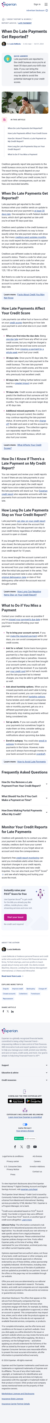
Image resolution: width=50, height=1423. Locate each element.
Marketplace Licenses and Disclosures (18, 1394)
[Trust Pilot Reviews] (25, 1138)
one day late (12, 339)
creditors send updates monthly (30, 237)
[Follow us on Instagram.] (28, 1147)
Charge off (43, 989)
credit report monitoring (27, 858)
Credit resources (9, 1080)
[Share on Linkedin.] (13, 1011)
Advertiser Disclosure (35, 10)
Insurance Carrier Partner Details (16, 1404)
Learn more (27, 1220)
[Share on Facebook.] (4, 1011)
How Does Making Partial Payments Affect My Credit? (22, 812)
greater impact (22, 383)
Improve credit (17, 989)
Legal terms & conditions (12, 1156)
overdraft (40, 754)
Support (5, 1065)
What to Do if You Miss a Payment (22, 154)
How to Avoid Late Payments (31, 761)
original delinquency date (14, 577)
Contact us (37, 1171)
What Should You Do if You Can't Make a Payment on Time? (19, 798)
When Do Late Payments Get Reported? (25, 128)
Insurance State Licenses (12, 1399)
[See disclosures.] (3, 874)
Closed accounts (9, 994)
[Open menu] (44, 4)
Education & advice (10, 1073)
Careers (37, 1161)
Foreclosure (35, 994)
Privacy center (13, 1161)
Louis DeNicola (15, 44)
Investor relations (37, 1166)
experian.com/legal (29, 1189)
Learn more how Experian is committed (25, 1117)
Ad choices (37, 1156)
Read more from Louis (11, 976)
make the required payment (23, 636)
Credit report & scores (19, 19)
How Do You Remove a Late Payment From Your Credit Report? (21, 784)
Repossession (8, 999)
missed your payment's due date (24, 619)
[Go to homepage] (3, 19)
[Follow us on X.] (21, 1147)
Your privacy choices (25, 1131)
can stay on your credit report (31, 521)
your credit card (17, 671)
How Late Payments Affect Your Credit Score (27, 133)
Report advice (9, 23)
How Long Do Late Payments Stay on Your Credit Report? (26, 147)
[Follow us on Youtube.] (35, 1147)
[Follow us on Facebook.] (15, 1147)
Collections (23, 994)
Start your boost (15, 917)
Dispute (6, 989)
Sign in (37, 4)
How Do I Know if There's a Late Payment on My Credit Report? (27, 139)
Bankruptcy (31, 989)
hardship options (37, 696)
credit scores (16, 322)
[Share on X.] (8, 1011)
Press (12, 1174)
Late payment (25, 23)
